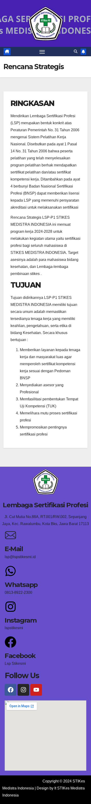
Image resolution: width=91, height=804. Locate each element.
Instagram (20, 620)
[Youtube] (36, 690)
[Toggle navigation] (42, 51)
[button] (75, 51)
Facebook (20, 656)
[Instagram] (10, 606)
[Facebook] (10, 642)
